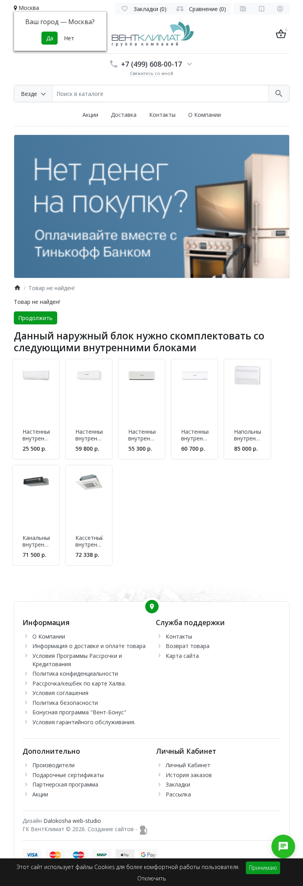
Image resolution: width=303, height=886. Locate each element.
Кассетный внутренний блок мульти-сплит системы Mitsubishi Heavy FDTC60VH (89, 541)
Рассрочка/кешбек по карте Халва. (79, 683)
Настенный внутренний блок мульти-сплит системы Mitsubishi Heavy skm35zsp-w (36, 435)
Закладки (178, 784)
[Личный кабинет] (280, 9)
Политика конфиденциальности (75, 673)
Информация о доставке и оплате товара (89, 646)
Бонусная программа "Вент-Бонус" (79, 712)
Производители (53, 765)
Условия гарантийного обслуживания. (83, 722)
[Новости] (243, 9)
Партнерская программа (65, 784)
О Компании (204, 114)
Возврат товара (187, 646)
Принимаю (263, 867)
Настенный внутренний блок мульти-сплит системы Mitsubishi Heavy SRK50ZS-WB (141, 435)
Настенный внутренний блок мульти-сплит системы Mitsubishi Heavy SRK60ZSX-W (194, 435)
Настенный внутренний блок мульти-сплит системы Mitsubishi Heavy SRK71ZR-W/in (89, 435)
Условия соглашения (60, 693)
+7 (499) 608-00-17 (151, 64)
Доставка (124, 114)
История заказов (189, 775)
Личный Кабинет (188, 765)
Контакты (162, 114)
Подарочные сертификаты (68, 775)
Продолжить (35, 318)
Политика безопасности (65, 702)
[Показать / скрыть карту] (152, 606)
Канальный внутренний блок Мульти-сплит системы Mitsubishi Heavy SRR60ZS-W (36, 541)
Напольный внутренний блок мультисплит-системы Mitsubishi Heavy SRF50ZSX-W (247, 435)
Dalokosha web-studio (72, 820)
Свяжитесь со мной (151, 73)
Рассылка (178, 794)
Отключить (151, 878)
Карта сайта (182, 655)
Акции (90, 114)
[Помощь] (261, 9)
